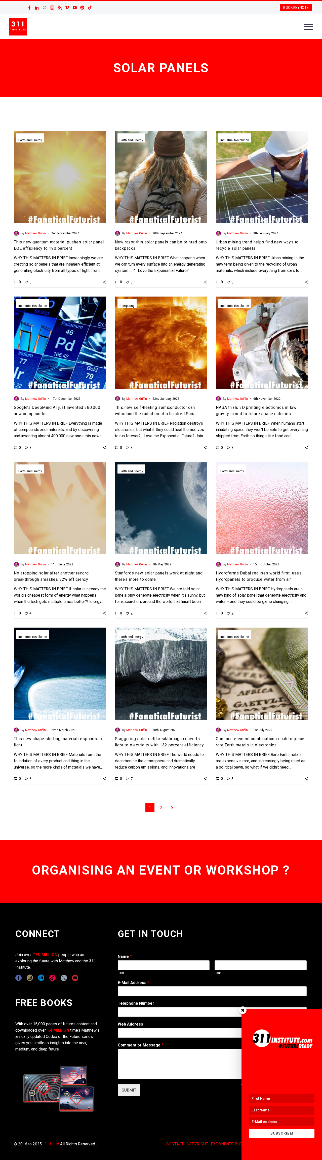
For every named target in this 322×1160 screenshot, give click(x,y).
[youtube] (75, 978)
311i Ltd (52, 1144)
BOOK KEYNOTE (296, 8)
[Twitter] (44, 8)
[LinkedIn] (37, 8)
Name (125, 956)
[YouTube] (74, 8)
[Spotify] (82, 8)
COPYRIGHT (197, 1144)
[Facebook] (29, 8)
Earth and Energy (30, 140)
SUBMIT (129, 1090)
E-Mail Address (133, 982)
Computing (127, 306)
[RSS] (59, 8)
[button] (104, 282)
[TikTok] (90, 8)
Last (218, 973)
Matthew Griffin (35, 233)
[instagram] (30, 978)
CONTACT (175, 1144)
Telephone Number (136, 1003)
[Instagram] (52, 8)
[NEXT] (172, 807)
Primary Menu (308, 26)
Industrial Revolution (234, 140)
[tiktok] (52, 978)
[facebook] (18, 978)
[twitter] (64, 978)
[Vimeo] (67, 8)
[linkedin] (41, 978)
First (121, 973)
